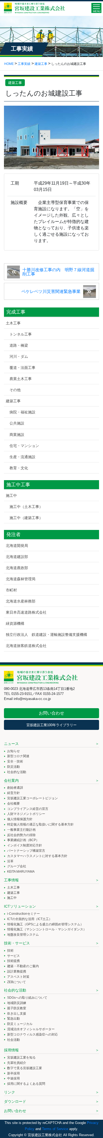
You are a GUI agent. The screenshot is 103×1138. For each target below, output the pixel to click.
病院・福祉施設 (22, 412)
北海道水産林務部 (20, 601)
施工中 (11, 495)
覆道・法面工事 (22, 367)
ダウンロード (15, 1101)
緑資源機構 (15, 623)
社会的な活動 (16, 772)
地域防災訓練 (16, 1003)
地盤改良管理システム (23, 934)
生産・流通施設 (22, 457)
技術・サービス (17, 943)
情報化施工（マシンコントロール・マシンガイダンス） (46, 929)
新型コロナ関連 (18, 756)
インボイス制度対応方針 (24, 845)
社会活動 (13, 1040)
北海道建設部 (17, 557)
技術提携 (13, 961)
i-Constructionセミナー (23, 914)
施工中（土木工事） (26, 507)
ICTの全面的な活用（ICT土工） (29, 919)
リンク (9, 1092)
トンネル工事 (21, 334)
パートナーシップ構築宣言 (26, 851)
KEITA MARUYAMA (21, 871)
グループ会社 (16, 866)
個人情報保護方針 (19, 819)
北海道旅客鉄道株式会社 (26, 646)
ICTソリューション (20, 906)
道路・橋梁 (19, 345)
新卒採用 (13, 1073)
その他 (15, 390)
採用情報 (11, 1050)
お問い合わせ (51, 713)
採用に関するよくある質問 (26, 1084)
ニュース (11, 744)
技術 (10, 950)
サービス (13, 956)
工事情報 (11, 880)
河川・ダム (19, 356)
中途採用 (13, 1078)
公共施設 (17, 423)
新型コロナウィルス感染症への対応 (32, 1034)
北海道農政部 (17, 568)
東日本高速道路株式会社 (26, 612)
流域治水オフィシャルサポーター (31, 1029)
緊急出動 (13, 1018)
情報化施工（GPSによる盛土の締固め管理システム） (45, 924)
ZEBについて (16, 982)
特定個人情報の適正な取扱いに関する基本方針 (40, 824)
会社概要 (13, 803)
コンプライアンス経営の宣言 (27, 809)
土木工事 (13, 323)
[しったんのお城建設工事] (51, 137)
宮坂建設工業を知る (21, 1057)
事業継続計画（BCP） (23, 840)
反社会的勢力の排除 (21, 835)
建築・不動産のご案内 (23, 966)
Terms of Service (55, 1129)
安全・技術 (15, 761)
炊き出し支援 (16, 1013)
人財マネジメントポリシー (26, 814)
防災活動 (13, 767)
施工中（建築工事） (26, 518)
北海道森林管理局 (20, 579)
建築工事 (15, 83)
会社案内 (11, 780)
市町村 (11, 590)
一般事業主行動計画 (21, 830)
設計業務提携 (16, 971)
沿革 (10, 861)
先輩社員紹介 (16, 1063)
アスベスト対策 (18, 977)
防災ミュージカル (19, 1024)
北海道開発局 (17, 545)
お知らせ (13, 751)
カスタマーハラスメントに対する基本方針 (37, 856)
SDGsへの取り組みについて (27, 997)
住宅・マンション (24, 446)
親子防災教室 (16, 1008)
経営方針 (13, 793)
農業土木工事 (21, 379)
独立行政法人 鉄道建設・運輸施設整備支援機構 (46, 634)
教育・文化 (19, 468)
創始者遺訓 (15, 787)
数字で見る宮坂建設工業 (24, 1068)
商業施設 (17, 434)
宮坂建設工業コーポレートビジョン (32, 798)
